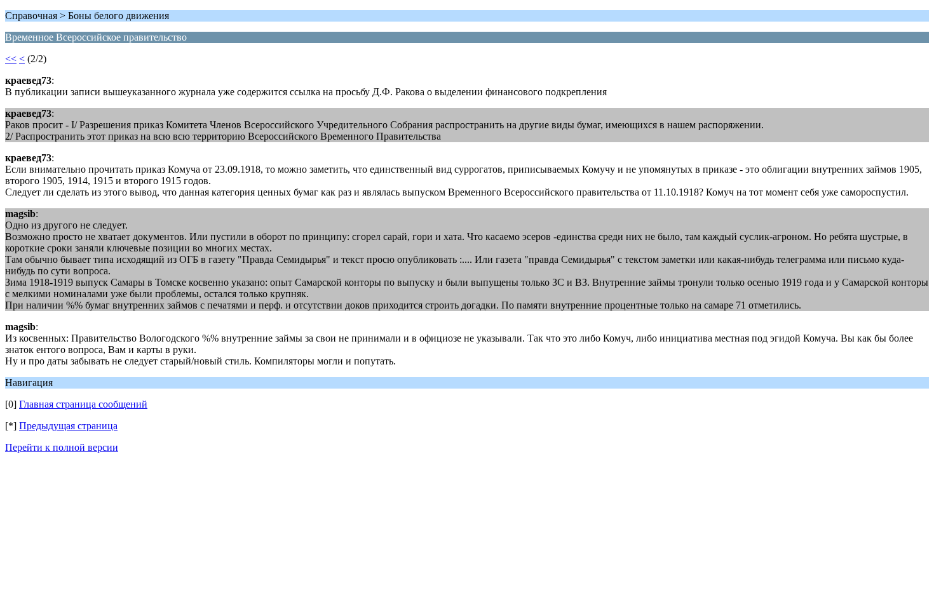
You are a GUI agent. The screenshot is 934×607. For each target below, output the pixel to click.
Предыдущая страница (68, 425)
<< (11, 58)
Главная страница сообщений (83, 404)
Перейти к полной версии (61, 447)
